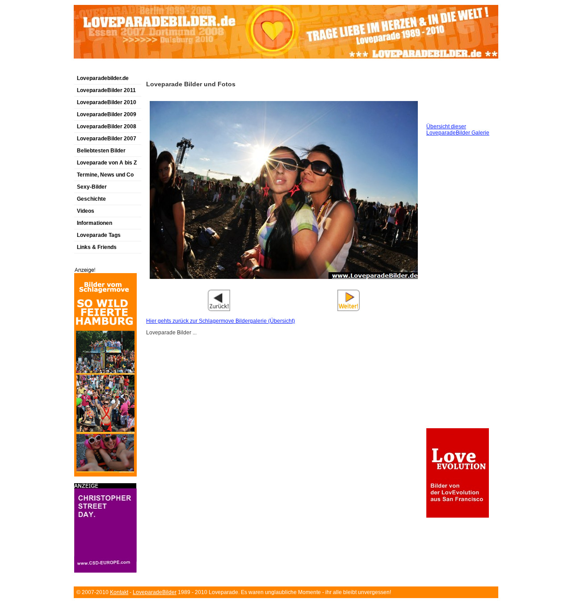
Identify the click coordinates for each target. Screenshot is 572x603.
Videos (85, 211)
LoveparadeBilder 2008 (106, 126)
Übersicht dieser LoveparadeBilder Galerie (457, 129)
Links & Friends (97, 247)
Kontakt (119, 592)
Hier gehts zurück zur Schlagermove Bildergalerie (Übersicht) (220, 321)
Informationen (94, 223)
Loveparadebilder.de (103, 78)
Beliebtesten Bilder (101, 151)
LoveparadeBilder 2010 (106, 102)
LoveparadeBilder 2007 (106, 138)
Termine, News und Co (105, 175)
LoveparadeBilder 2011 (106, 90)
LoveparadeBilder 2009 (106, 114)
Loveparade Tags (99, 235)
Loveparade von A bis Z (107, 163)
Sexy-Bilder (92, 187)
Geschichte (91, 199)
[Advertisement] (178, 68)
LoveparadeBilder (155, 592)
